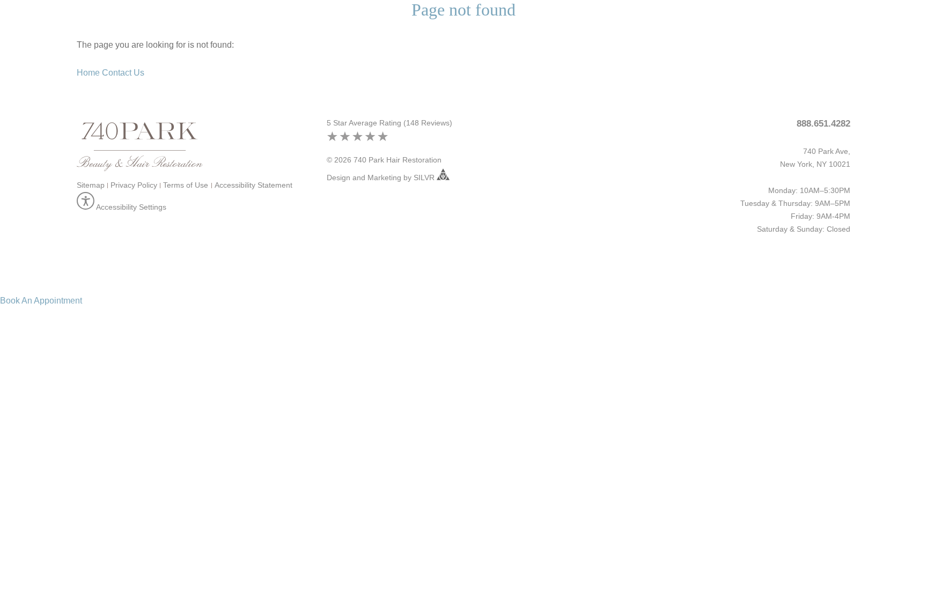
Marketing (384, 177)
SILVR (425, 177)
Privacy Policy (134, 185)
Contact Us (123, 72)
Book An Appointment (41, 300)
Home (88, 72)
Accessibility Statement (253, 185)
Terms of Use (185, 185)
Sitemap (91, 185)
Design (338, 177)
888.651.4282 (823, 124)
